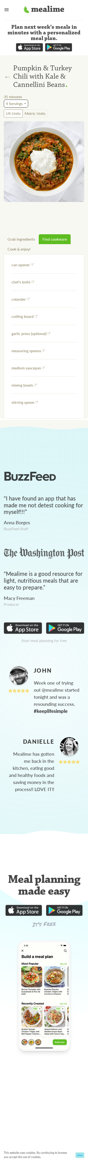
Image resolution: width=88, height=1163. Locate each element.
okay (79, 1155)
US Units (13, 113)
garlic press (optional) (28, 333)
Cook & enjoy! (19, 249)
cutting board (22, 316)
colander (18, 299)
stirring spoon (22, 402)
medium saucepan (26, 368)
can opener (20, 264)
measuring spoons (26, 350)
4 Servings (14, 103)
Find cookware (54, 239)
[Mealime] (44, 10)
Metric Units (35, 113)
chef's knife (20, 282)
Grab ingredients (21, 239)
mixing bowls (22, 385)
